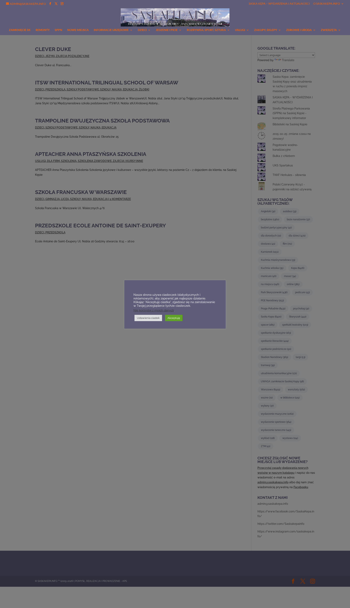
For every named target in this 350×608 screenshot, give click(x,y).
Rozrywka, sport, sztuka (206, 30)
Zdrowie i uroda (299, 30)
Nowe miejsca (78, 30)
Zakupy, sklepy (265, 30)
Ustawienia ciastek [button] (148, 317)
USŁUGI (240, 30)
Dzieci (142, 30)
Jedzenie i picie (167, 30)
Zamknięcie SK (20, 30)
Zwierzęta (329, 30)
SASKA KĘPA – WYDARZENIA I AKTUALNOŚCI (279, 3)
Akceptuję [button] (174, 317)
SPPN (58, 30)
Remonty (43, 30)
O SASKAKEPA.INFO (326, 3)
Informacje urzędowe (111, 30)
